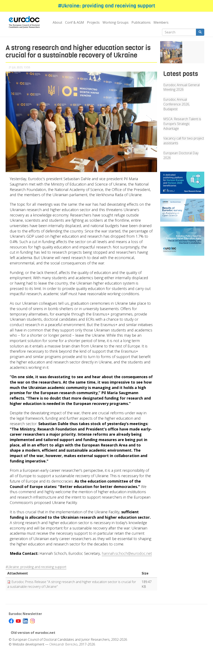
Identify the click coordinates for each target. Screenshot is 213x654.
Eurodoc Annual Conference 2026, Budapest (176, 104)
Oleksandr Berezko (63, 644)
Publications (141, 22)
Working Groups (116, 22)
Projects (93, 22)
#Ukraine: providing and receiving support (106, 5)
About (57, 22)
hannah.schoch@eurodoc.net (127, 553)
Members (161, 22)
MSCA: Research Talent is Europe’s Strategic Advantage (182, 124)
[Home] (26, 22)
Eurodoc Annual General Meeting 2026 (181, 87)
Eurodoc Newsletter (25, 613)
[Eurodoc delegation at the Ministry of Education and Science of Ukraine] (171, 52)
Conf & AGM (74, 22)
